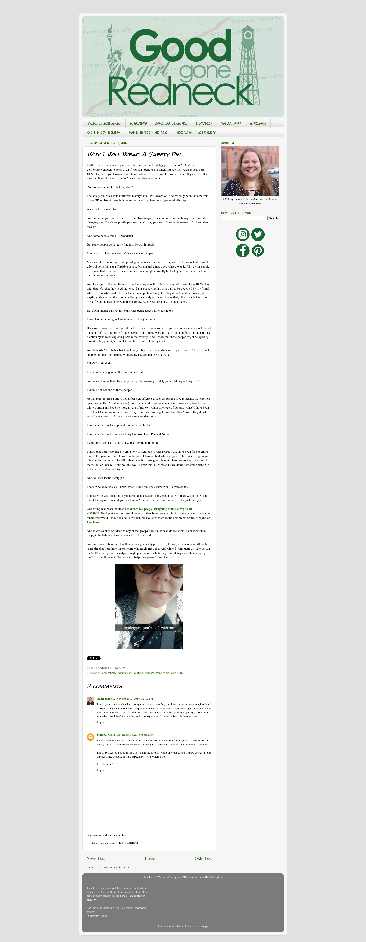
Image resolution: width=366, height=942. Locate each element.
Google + (216, 877)
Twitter (162, 877)
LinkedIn (203, 877)
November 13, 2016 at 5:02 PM (134, 699)
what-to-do (162, 672)
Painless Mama (106, 735)
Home (150, 858)
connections (125, 672)
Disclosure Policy (97, 916)
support (149, 672)
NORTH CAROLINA (104, 132)
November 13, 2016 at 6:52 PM (135, 735)
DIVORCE (204, 123)
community (109, 672)
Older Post (203, 858)
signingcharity (106, 698)
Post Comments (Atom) (117, 867)
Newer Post (96, 858)
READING (138, 123)
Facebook (149, 877)
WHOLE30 (231, 123)
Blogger (204, 926)
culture (138, 672)
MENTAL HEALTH (171, 123)
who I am (177, 672)
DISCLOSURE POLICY (195, 132)
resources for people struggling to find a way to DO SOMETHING (140, 510)
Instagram (175, 877)
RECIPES (258, 123)
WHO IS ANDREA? (104, 123)
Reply (100, 722)
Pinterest (189, 877)
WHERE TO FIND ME (148, 132)
